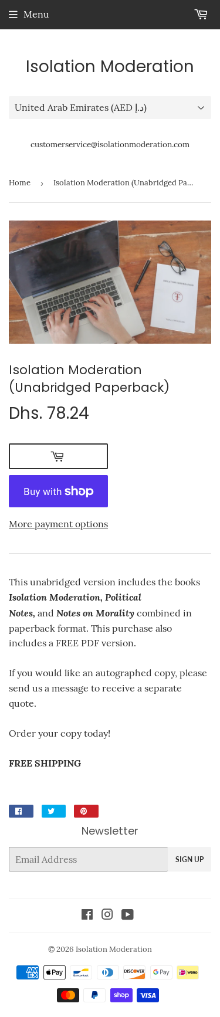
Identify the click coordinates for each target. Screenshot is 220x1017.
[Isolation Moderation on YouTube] (127, 915)
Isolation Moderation (110, 67)
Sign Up (189, 859)
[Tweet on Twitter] (54, 811)
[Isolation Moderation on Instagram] (107, 915)
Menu (36, 14)
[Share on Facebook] (21, 811)
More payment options (58, 524)
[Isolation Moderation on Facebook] (87, 915)
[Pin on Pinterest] (86, 811)
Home (20, 183)
